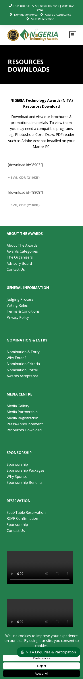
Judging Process (20, 299)
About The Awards (22, 245)
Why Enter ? (16, 357)
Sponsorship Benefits (24, 482)
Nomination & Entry (23, 351)
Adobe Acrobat (33, 140)
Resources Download (24, 430)
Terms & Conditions (23, 311)
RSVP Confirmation (22, 518)
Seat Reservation (42, 19)
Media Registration (22, 418)
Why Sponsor (18, 476)
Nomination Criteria (23, 363)
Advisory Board (19, 263)
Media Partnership (22, 411)
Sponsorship (17, 464)
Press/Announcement (25, 424)
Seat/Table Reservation (26, 512)
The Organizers (20, 257)
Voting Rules (17, 305)
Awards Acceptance (58, 15)
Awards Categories (22, 251)
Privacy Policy (18, 317)
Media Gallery (18, 405)
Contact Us (16, 269)
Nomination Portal (26, 15)
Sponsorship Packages (25, 470)
